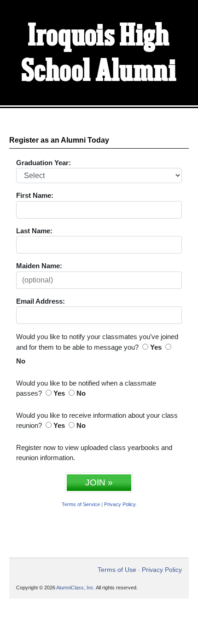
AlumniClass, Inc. (75, 587)
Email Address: (40, 301)
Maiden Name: (39, 266)
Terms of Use (117, 569)
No (20, 361)
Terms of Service (81, 504)
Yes (156, 347)
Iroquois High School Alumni (99, 54)
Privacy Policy (119, 504)
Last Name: (34, 231)
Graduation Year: (43, 163)
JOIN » (99, 482)
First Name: (34, 195)
